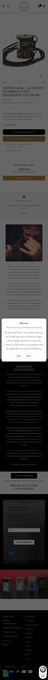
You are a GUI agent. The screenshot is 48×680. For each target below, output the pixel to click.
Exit (19, 355)
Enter (28, 355)
